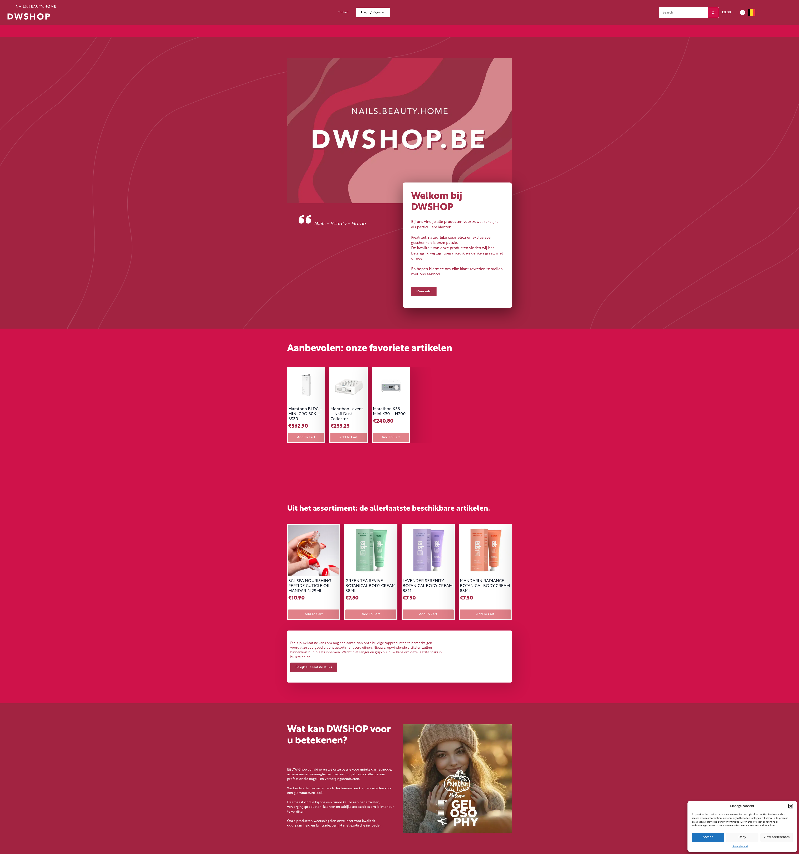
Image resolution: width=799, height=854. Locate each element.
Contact (343, 12)
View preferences (777, 837)
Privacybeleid (740, 846)
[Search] (713, 12)
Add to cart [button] (306, 437)
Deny (742, 837)
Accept (708, 837)
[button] (791, 806)
